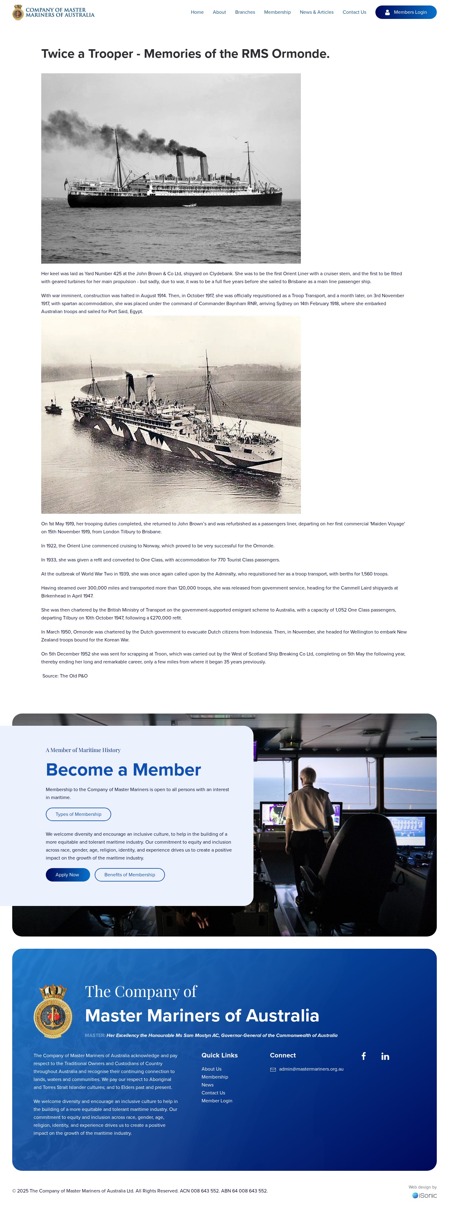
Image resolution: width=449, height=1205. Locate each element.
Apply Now (68, 874)
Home (197, 12)
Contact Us (354, 12)
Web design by (423, 1187)
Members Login (410, 12)
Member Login (217, 1100)
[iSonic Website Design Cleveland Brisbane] (424, 1194)
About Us (211, 1068)
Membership (215, 1076)
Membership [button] (277, 12)
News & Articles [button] (317, 12)
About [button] (219, 12)
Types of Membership (78, 814)
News (208, 1084)
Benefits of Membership (129, 874)
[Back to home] (53, 12)
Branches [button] (245, 12)
